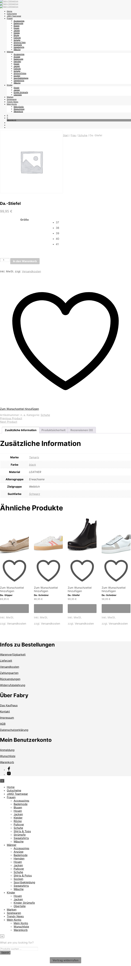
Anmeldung (7, 750)
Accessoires (19, 21)
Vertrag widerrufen (65, 960)
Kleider (17, 32)
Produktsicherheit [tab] (53, 430)
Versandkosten (31, 271)
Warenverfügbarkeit (13, 654)
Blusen (16, 25)
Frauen (10, 18)
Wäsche (17, 49)
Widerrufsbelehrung (12, 685)
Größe (24, 219)
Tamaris (34, 457)
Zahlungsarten (9, 673)
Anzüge (17, 56)
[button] (7, 115)
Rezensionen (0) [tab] (81, 430)
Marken (10, 97)
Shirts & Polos (20, 73)
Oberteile (18, 94)
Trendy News (12, 102)
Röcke (16, 35)
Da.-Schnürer (41, 595)
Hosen (16, 28)
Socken (17, 75)
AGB (2, 723)
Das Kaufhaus (9, 705)
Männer (10, 52)
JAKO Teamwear (14, 16)
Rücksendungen (10, 679)
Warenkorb (18, 111)
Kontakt (5, 711)
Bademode (18, 23)
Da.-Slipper (6, 595)
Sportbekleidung (21, 78)
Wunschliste (19, 109)
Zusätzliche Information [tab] (21, 430)
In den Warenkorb (25, 261)
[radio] (93, 222)
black (32, 464)
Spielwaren (12, 99)
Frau (73, 135)
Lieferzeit (6, 660)
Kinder (9, 85)
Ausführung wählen (11, 608)
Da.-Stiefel (74, 595)
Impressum (7, 717)
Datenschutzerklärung (14, 730)
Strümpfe (18, 44)
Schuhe (17, 40)
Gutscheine (12, 13)
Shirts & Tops (20, 42)
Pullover (17, 37)
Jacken (17, 30)
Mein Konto (12, 104)
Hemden (17, 61)
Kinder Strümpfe (21, 92)
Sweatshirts (19, 47)
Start (66, 135)
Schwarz (34, 494)
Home (9, 11)
